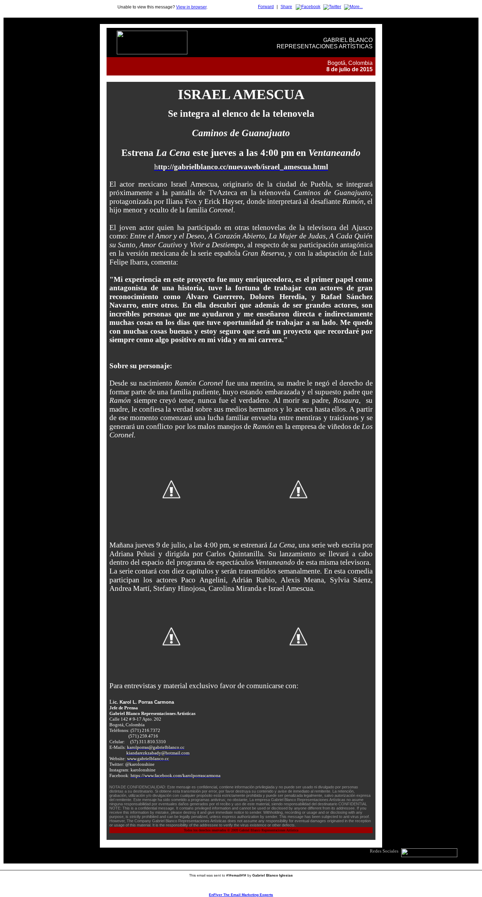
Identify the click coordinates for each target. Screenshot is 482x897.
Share (286, 6)
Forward (266, 6)
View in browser (191, 7)
